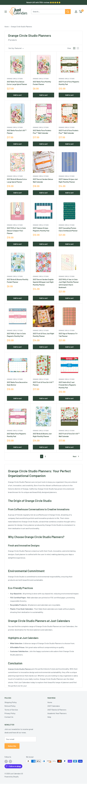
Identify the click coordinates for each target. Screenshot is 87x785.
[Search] (68, 11)
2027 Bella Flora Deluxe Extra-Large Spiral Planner (17, 83)
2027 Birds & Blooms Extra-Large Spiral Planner (17, 180)
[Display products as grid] (74, 48)
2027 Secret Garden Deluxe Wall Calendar (43, 180)
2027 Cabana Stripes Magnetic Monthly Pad (41, 229)
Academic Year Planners (56, 713)
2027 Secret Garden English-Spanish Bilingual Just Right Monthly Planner (43, 282)
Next (74, 456)
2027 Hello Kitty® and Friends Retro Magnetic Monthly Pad (67, 385)
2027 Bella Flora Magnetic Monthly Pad (16, 435)
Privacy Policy (10, 713)
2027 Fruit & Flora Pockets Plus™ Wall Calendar (68, 131)
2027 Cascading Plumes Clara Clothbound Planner (68, 229)
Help (49, 717)
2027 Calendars (53, 706)
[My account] (76, 11)
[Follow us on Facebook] (6, 761)
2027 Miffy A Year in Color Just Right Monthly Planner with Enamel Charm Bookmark (69, 283)
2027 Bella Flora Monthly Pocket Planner (42, 83)
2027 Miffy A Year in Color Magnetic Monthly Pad (16, 334)
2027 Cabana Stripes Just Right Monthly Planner (68, 180)
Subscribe (12, 746)
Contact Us (9, 717)
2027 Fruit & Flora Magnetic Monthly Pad (69, 83)
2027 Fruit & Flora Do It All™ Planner (43, 383)
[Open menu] (6, 12)
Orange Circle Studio (15, 78)
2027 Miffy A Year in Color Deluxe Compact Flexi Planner (16, 230)
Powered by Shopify (12, 777)
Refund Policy (10, 706)
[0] (80, 11)
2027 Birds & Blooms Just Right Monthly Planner (42, 435)
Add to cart (17, 95)
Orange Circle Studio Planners (21, 27)
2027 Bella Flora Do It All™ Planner (17, 131)
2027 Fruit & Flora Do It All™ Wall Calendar (69, 435)
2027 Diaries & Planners (56, 710)
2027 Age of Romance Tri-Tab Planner (68, 334)
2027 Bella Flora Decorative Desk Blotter (17, 383)
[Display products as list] (78, 48)
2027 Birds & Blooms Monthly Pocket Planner (17, 280)
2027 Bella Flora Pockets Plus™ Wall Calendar (42, 131)
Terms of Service (11, 710)
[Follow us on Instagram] (10, 761)
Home (7, 27)
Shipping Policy (11, 702)
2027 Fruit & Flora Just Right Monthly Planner (43, 334)
